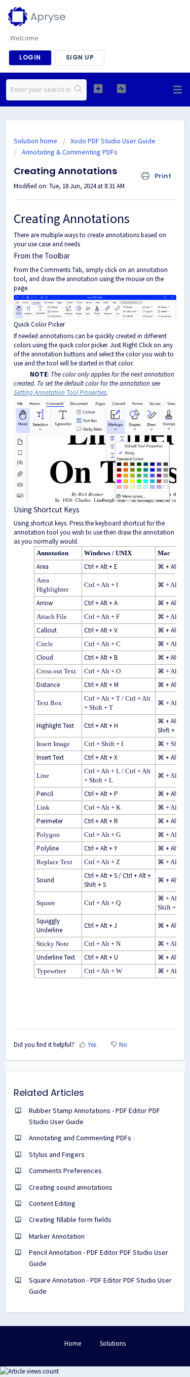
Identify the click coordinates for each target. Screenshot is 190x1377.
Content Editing (52, 1203)
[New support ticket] (98, 88)
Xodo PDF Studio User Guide (113, 140)
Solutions (113, 1343)
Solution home (36, 140)
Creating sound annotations (70, 1187)
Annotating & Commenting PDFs (70, 151)
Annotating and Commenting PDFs (80, 1137)
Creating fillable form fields (70, 1219)
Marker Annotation (57, 1236)
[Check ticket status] (121, 88)
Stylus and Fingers (57, 1154)
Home (72, 1343)
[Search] (78, 90)
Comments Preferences (65, 1170)
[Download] (76, 699)
